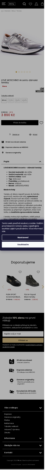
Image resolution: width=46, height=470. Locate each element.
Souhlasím (23, 244)
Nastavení (23, 237)
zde (3, 231)
